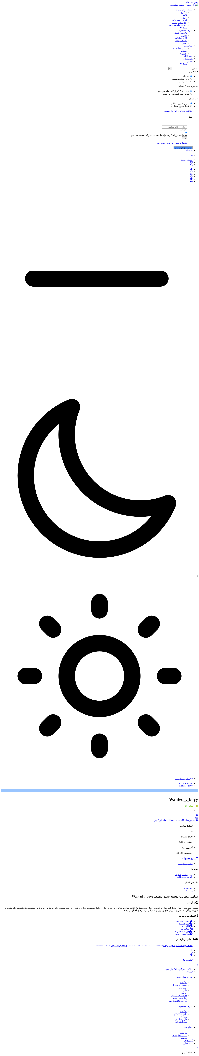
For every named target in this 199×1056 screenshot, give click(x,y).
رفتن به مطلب (191, 2)
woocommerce (100, 945)
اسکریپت (183, 12)
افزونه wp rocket (159, 945)
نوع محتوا (190, 858)
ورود (184, 138)
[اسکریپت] (97, 172)
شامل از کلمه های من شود (173, 91)
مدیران (184, 35)
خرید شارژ (188, 58)
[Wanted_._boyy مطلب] (196, 818)
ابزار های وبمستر (179, 22)
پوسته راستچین (119, 945)
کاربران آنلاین (181, 38)
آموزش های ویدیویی (178, 25)
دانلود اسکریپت (182, 921)
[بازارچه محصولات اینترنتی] (97, 181)
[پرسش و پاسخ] (97, 174)
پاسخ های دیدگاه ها (184, 877)
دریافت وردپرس (182, 934)
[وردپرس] (97, 176)
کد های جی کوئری (179, 20)
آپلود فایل (188, 56)
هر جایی (185, 76)
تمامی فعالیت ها (179, 48)
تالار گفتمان (184, 923)
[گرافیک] (97, 179)
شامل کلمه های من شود (176, 94)
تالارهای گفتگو (180, 33)
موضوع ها (188, 888)
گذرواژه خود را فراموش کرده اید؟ (172, 143)
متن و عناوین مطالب (179, 103)
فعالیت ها (188, 46)
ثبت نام (189, 150)
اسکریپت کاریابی (140, 945)
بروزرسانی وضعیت (180, 79)
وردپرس (153, 945)
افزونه (184, 17)
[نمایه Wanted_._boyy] (197, 815)
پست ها (189, 891)
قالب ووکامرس (107, 945)
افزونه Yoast (147, 945)
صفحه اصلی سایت (184, 10)
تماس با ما (188, 960)
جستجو (184, 51)
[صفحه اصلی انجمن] (97, 169)
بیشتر (184, 28)
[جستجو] (170, 68)
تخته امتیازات (181, 40)
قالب (184, 15)
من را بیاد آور (181, 135)
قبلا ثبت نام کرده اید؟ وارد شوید (178, 111)
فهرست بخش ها (185, 30)
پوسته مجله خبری (132, 945)
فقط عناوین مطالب (180, 106)
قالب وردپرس (172, 945)
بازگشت (183, 982)
